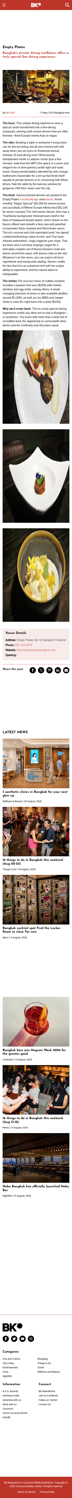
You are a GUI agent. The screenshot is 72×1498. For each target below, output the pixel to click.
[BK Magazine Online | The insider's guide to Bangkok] (36, 5)
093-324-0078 (23, 645)
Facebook (26, 199)
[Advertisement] (36, 27)
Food (5, 1371)
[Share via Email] (66, 670)
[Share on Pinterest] (49, 670)
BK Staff (10, 112)
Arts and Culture (11, 1358)
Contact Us (45, 1404)
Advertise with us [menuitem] (12, 1400)
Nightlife (7, 1376)
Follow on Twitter (48, 1400)
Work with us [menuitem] (10, 1404)
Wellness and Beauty (48, 1371)
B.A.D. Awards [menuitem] (10, 1391)
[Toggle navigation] (4, 5)
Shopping (42, 1358)
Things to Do (44, 1363)
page (35, 199)
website (48, 199)
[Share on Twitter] (41, 670)
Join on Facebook (48, 1395)
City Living (8, 1363)
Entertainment (10, 1367)
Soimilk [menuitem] (6, 1417)
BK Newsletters (47, 1391)
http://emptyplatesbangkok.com (36, 650)
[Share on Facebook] (33, 670)
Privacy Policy (47, 1492)
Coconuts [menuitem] (8, 1408)
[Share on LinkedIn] (58, 670)
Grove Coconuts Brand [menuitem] (15, 1413)
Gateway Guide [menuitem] (11, 1395)
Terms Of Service (26, 1492)
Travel (40, 1367)
